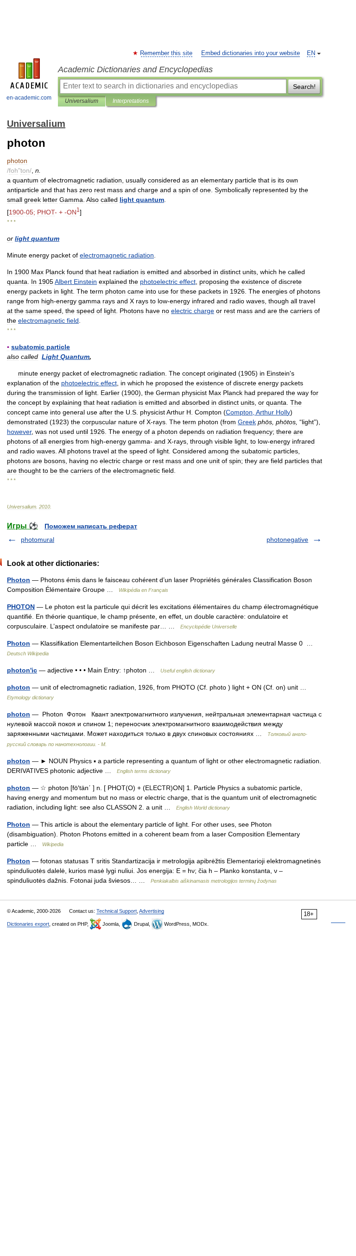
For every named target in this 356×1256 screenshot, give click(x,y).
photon (18, 687)
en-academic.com (28, 97)
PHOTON (21, 606)
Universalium (81, 101)
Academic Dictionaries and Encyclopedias (135, 69)
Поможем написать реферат (90, 526)
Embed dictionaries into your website (250, 53)
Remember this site (166, 53)
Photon (18, 580)
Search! (304, 86)
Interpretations (131, 101)
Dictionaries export (28, 924)
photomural (37, 539)
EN (311, 53)
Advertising (151, 911)
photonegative (287, 539)
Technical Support (116, 911)
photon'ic (22, 670)
